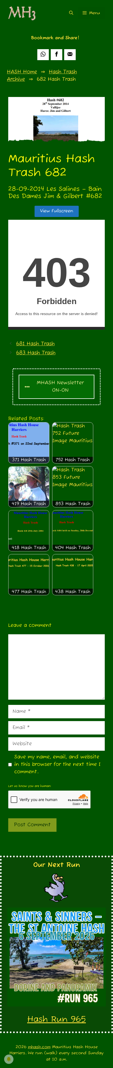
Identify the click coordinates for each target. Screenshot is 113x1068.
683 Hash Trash (35, 353)
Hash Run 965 (56, 1019)
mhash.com (39, 1047)
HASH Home (22, 72)
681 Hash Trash (35, 344)
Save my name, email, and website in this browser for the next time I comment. (57, 764)
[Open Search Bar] (71, 13)
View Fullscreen (56, 211)
